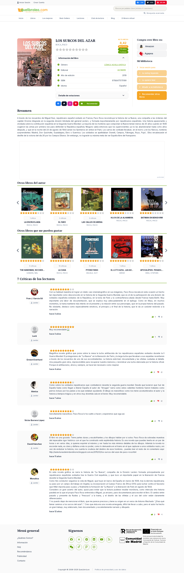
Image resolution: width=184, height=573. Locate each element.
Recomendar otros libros (149, 95)
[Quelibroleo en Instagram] (69, 103)
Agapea (149, 53)
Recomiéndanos (24, 551)
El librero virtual (128, 18)
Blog (113, 18)
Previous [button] (18, 202)
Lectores (80, 18)
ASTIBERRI (121, 70)
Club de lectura (97, 18)
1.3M (141, 2)
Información (22, 542)
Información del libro (68, 58)
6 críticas (32, 266)
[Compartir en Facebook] (58, 103)
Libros (32, 18)
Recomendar (92, 104)
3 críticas (92, 218)
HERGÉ (122, 273)
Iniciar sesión (25, 2)
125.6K (162, 2)
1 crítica (32, 218)
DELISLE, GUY (92, 273)
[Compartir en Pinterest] (75, 103)
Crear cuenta (39, 2)
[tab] (92, 58)
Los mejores (47, 18)
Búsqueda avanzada (155, 13)
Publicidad (22, 556)
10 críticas (62, 266)
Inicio (21, 18)
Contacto (21, 561)
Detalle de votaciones (69, 95)
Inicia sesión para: (147, 67)
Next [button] (166, 202)
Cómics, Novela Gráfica (115, 65)
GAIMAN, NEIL (32, 273)
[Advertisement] (92, 30)
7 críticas (123, 52)
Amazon (149, 46)
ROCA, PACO (61, 44)
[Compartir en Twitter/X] (64, 103)
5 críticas (92, 266)
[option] (32, 207)
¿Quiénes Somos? (25, 538)
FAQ (19, 547)
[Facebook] (71, 540)
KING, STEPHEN (151, 273)
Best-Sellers (65, 18)
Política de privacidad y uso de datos (110, 569)
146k (151, 2)
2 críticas (62, 218)
